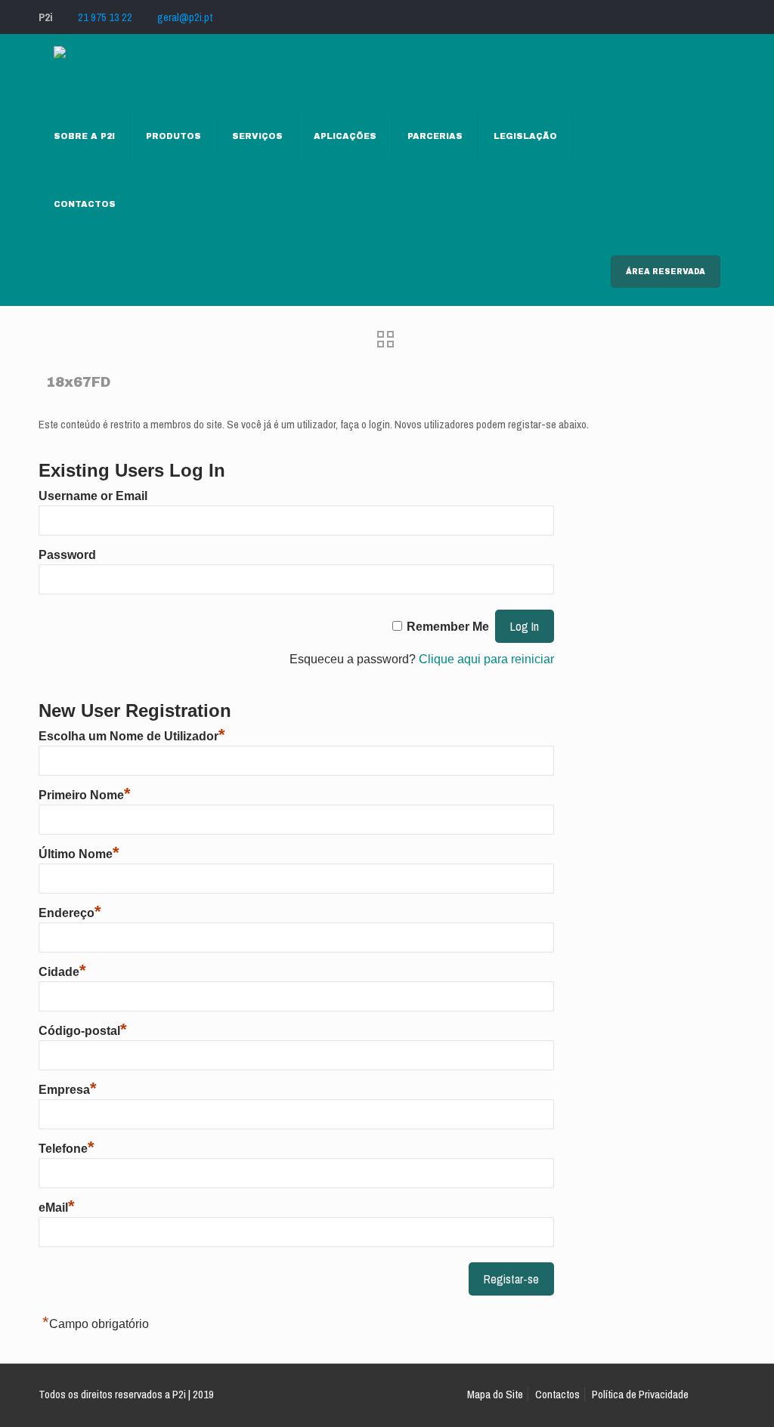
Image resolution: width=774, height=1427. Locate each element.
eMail (57, 1207)
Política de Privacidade (640, 1394)
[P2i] (69, 68)
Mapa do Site (495, 1394)
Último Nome (79, 854)
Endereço (70, 913)
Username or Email (93, 496)
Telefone (66, 1148)
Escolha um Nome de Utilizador (132, 736)
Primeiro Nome (85, 795)
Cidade (62, 971)
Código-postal (83, 1030)
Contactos (557, 1394)
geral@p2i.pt (184, 17)
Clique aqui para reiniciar (486, 659)
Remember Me (448, 626)
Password (67, 554)
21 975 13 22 (105, 17)
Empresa (68, 1089)
